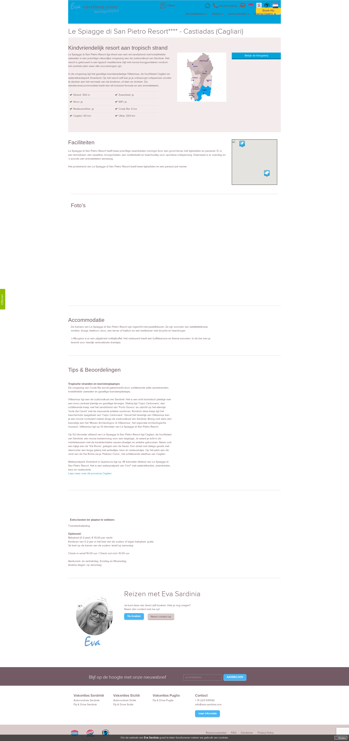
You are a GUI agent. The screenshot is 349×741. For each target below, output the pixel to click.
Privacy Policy (266, 732)
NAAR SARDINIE (237, 14)
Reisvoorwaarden (216, 732)
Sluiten (342, 738)
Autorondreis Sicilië (124, 700)
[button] (242, 143)
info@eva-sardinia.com (208, 704)
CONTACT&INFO (263, 14)
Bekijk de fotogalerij (256, 55)
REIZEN (216, 14)
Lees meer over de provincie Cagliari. (90, 473)
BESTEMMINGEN (194, 14)
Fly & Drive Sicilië (123, 704)
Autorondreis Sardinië (86, 700)
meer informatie (207, 713)
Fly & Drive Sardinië (85, 704)
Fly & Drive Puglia (163, 700)
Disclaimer (247, 732)
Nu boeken (134, 616)
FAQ (233, 732)
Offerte (171, 5)
